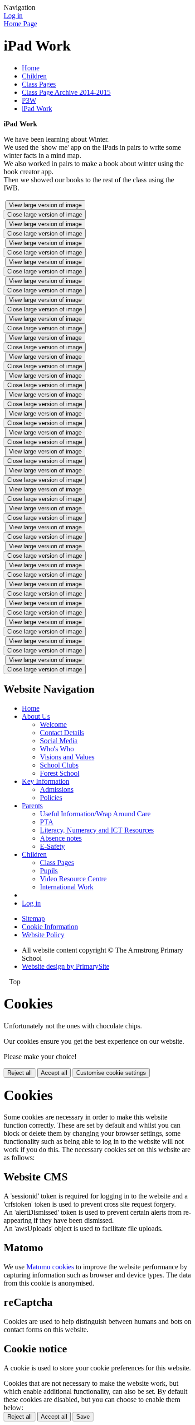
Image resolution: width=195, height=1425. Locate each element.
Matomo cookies (50, 1267)
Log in (13, 15)
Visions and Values (67, 757)
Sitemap (33, 918)
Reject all (19, 1072)
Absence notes (61, 838)
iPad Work (37, 108)
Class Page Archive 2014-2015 (66, 92)
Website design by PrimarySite (65, 966)
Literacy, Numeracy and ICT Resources (97, 830)
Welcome (53, 724)
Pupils (49, 870)
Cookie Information (50, 926)
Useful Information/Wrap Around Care (95, 814)
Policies (51, 797)
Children (34, 76)
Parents (32, 806)
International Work (66, 887)
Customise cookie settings (111, 1072)
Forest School (59, 773)
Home (30, 68)
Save (83, 1416)
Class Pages (39, 84)
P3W (29, 100)
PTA (47, 822)
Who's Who (57, 749)
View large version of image (45, 205)
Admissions (56, 789)
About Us (36, 716)
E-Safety (52, 846)
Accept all (54, 1072)
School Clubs (59, 765)
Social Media (59, 741)
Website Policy (43, 935)
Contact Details (62, 732)
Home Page (20, 24)
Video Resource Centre (73, 879)
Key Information (45, 781)
